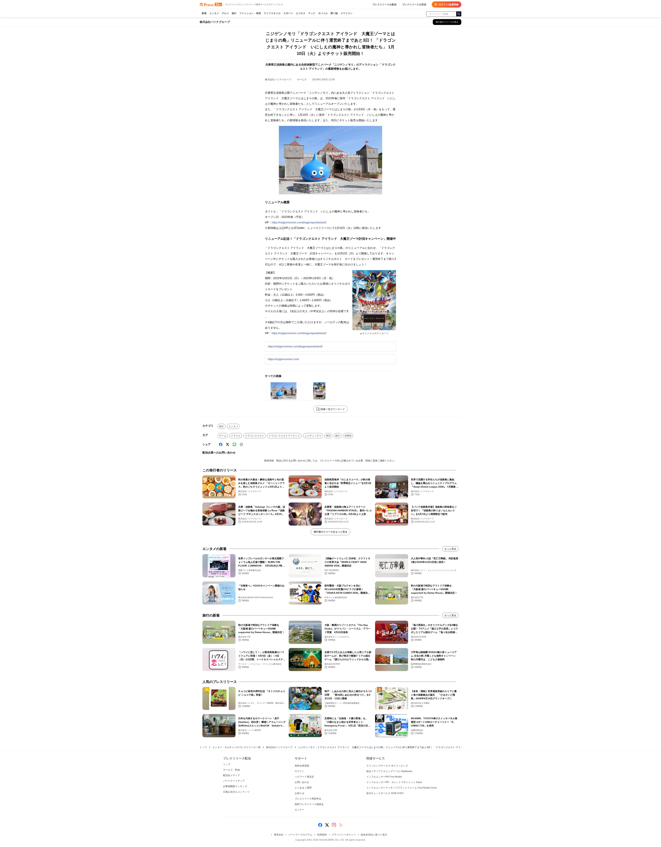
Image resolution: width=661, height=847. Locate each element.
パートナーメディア (234, 780)
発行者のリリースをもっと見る (330, 531)
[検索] (458, 14)
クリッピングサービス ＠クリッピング (387, 765)
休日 (328, 435)
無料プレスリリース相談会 (309, 804)
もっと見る (450, 548)
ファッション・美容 (250, 13)
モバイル (323, 13)
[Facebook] (220, 444)
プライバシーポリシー (344, 834)
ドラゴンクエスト (254, 435)
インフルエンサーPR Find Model (384, 776)
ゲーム (222, 435)
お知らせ (299, 793)
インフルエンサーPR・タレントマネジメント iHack (394, 782)
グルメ (225, 13)
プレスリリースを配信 (384, 4)
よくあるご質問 (303, 787)
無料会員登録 (302, 765)
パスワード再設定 (304, 776)
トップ (203, 747)
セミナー (299, 809)
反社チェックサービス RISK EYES (384, 793)
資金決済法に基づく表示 (374, 834)
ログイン (299, 771)
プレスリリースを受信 (414, 4)
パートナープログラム (300, 834)
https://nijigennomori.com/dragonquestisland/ (299, 222)
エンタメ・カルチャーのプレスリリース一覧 (236, 747)
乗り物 (334, 13)
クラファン (346, 13)
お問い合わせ (302, 782)
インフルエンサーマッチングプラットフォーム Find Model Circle (401, 787)
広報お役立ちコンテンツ (236, 791)
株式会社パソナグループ (278, 79)
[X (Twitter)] (227, 444)
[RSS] (341, 825)
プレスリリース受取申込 (308, 798)
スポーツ (288, 13)
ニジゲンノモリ (313, 435)
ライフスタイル (272, 13)
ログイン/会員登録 (449, 4)
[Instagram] (334, 825)
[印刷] (241, 444)
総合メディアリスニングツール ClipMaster (389, 771)
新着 (204, 13)
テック (311, 13)
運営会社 (279, 834)
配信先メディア (231, 775)
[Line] (234, 444)
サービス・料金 (231, 769)
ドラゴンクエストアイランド (284, 435)
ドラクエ (235, 435)
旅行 (234, 13)
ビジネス (300, 13)
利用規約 (322, 834)
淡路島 (348, 435)
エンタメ (214, 13)
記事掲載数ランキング (235, 786)
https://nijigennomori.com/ (283, 359)
